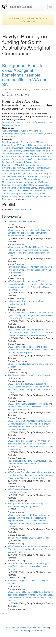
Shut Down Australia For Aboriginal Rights (27, 146)
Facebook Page (21, 630)
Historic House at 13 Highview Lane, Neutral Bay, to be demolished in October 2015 (30, 462)
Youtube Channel (41, 627)
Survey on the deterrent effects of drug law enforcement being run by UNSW (27, 505)
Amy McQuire (20, 193)
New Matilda (32, 193)
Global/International (11, 130)
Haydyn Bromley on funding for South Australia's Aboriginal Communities (27, 162)
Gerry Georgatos (19, 196)
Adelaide (40, 133)
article (16, 209)
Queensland (15, 133)
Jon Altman (45, 196)
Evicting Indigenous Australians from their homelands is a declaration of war (27, 156)
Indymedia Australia (20, 6)
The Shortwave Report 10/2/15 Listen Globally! (29, 375)
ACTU (30, 159)
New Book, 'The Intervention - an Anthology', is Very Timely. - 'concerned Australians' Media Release (29, 566)
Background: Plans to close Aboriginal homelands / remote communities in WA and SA (25, 74)
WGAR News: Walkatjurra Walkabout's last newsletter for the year (27, 490)
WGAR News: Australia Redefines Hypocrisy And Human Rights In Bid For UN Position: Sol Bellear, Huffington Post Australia (30, 406)
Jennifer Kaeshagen (17, 182)
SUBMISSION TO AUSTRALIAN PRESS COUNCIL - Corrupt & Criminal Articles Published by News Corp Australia (31, 269)
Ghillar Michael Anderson (22, 176)
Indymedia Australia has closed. (22, 221)
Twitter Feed (36, 630)
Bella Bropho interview (34, 173)
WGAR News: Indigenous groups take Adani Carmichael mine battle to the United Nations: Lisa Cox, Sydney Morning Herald (30, 349)
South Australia (29, 133)
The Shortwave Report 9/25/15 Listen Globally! (29, 537)
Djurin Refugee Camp (26, 187)
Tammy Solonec (15, 173)
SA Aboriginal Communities (29, 145)
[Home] (4, 6)
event (29, 209)
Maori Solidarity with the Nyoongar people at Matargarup (27, 178)
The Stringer (33, 196)
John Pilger (30, 153)
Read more (7, 199)
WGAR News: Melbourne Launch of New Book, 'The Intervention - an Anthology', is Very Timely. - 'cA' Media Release (30, 549)
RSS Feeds (11, 627)
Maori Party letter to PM (16, 159)
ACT (31, 130)
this (36, 18)
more (4, 613)
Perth (13, 136)
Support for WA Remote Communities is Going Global (25, 183)
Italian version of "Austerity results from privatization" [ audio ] (25, 302)
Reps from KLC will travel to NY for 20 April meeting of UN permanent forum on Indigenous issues (26, 170)
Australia (24, 130)
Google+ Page (24, 627)
